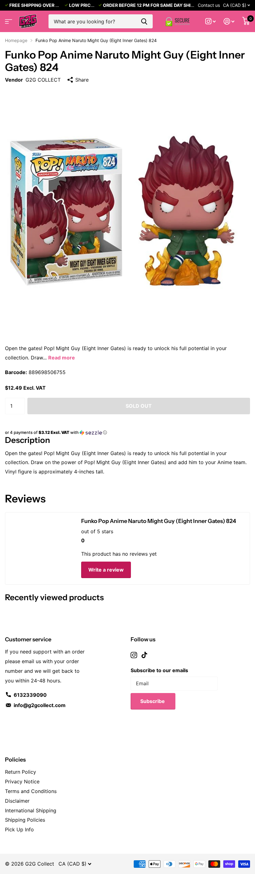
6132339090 (30, 695)
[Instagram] (134, 655)
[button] (127, 432)
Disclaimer (17, 801)
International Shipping (30, 810)
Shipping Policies (25, 820)
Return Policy (20, 772)
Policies (15, 759)
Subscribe (153, 701)
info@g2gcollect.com (40, 705)
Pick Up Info (19, 829)
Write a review (106, 570)
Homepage (16, 40)
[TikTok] (144, 655)
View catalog (8, 19)
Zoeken (144, 21)
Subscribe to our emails (159, 670)
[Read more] (210, 21)
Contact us (209, 5)
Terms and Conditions (31, 791)
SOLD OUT (139, 406)
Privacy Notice (22, 781)
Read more (61, 357)
